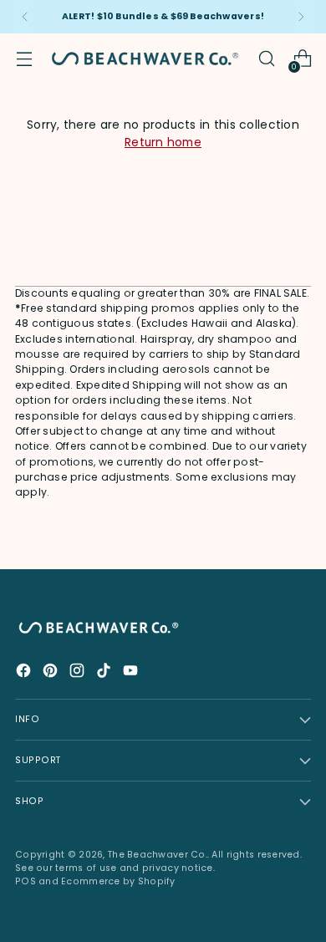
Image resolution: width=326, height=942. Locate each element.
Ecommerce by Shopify (118, 881)
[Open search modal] (266, 59)
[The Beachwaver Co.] (145, 58)
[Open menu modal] (24, 59)
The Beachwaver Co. (157, 854)
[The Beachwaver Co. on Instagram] (79, 673)
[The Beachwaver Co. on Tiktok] (105, 673)
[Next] (301, 16)
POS (25, 881)
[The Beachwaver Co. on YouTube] (132, 673)
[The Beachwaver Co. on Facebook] (25, 673)
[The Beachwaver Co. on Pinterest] (52, 673)
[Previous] (25, 16)
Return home (163, 142)
